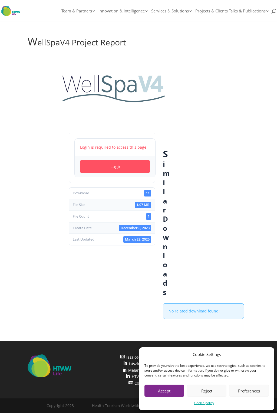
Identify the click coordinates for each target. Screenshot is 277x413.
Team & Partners (76, 11)
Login (115, 166)
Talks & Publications (247, 11)
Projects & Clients (211, 11)
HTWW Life (138, 376)
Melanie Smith (138, 370)
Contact (138, 383)
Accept (164, 391)
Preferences (249, 391)
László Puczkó (138, 363)
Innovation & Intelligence (121, 11)
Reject (206, 391)
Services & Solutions (170, 11)
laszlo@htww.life (138, 357)
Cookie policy (204, 403)
